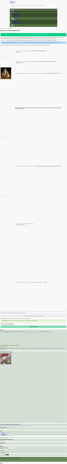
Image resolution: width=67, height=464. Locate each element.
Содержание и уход (15, 21)
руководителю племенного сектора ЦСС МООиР (33, 331)
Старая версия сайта (3, 437)
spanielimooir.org (42, 457)
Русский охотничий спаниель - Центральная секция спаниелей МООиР (9, 458)
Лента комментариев (4, 434)
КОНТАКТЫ (13, 25)
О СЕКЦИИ (13, 12)
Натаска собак (15, 13)
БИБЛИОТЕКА (13, 19)
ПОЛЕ (12, 17)
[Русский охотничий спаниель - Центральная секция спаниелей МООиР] (33, 2)
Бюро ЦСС (24, 312)
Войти (2, 433)
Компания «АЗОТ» (12, 323)
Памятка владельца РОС (16, 16)
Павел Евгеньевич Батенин (19, 223)
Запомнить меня (3, 450)
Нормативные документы (16, 20)
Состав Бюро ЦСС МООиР (16, 14)
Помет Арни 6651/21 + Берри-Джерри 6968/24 (9, 345)
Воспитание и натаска (16, 22)
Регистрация (3, 432)
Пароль (1, 448)
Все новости (14, 11)
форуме (16, 42)
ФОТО (12, 24)
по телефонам (21, 42)
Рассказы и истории (15, 23)
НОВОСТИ (13, 10)
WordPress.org (3, 435)
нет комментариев (2, 350)
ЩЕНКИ (12, 18)
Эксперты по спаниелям (16, 15)
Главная (12, 9)
